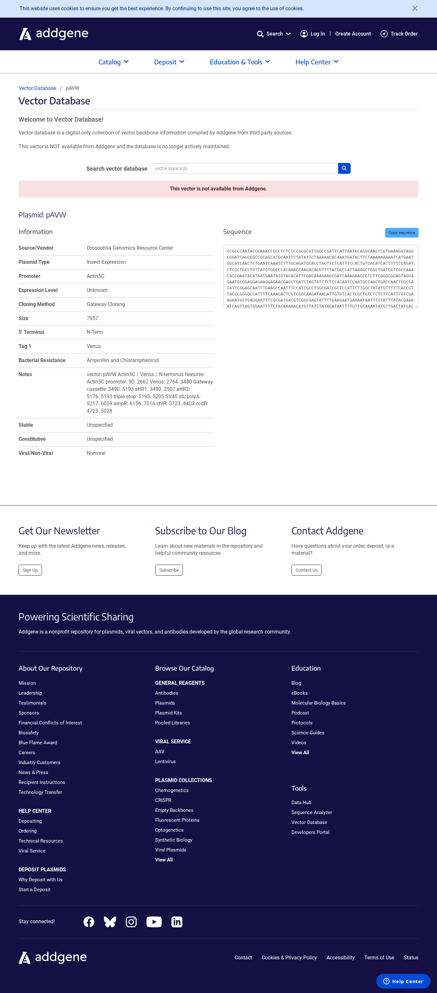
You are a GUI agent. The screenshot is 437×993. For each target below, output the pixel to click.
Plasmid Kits (168, 713)
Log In (318, 34)
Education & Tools (236, 62)
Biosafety (29, 733)
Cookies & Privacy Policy (289, 958)
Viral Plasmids (170, 850)
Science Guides (307, 733)
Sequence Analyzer (311, 812)
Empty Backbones (174, 810)
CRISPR (163, 800)
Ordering (27, 831)
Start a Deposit (35, 889)
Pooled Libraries (172, 723)
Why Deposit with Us (41, 880)
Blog (296, 683)
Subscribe (169, 570)
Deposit (165, 62)
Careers (27, 752)
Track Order (404, 34)
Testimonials (32, 703)
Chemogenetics (172, 790)
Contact (243, 958)
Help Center (313, 62)
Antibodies (166, 693)
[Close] (412, 8)
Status (411, 958)
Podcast (300, 713)
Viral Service (32, 851)
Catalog (110, 62)
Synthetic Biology (173, 840)
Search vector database (116, 168)
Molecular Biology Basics (318, 703)
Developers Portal (310, 832)
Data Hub (301, 802)
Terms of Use (379, 958)
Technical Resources (41, 841)
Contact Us (307, 570)
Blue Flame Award (38, 743)
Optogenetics (169, 830)
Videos (298, 743)
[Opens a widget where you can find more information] (403, 982)
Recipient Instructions (42, 782)
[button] (274, 33)
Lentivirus (165, 761)
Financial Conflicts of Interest (50, 723)
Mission (27, 683)
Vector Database (37, 88)
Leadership (30, 693)
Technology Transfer (40, 792)
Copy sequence (402, 232)
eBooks (299, 693)
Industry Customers (39, 762)
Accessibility (341, 958)
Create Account (353, 34)
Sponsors (29, 713)
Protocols (302, 723)
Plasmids (165, 703)
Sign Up (30, 570)
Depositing (30, 821)
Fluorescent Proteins (177, 820)
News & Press (33, 772)
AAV (159, 752)
